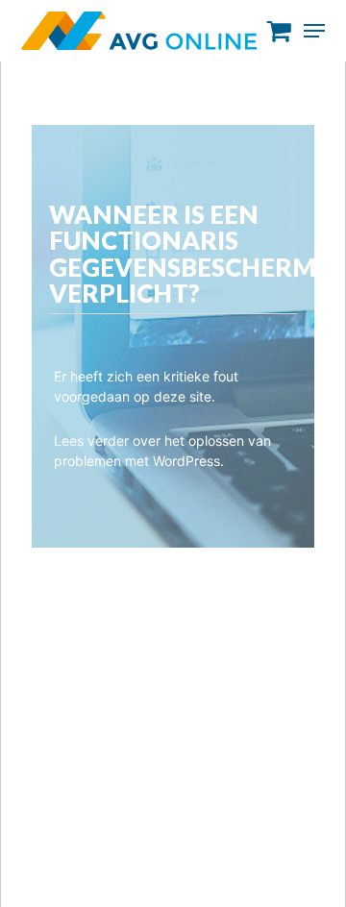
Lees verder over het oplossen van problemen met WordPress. (162, 450)
